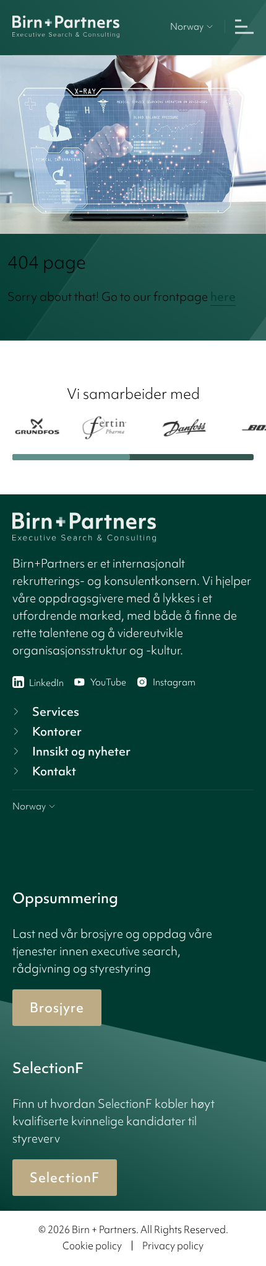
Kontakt (54, 771)
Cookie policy (92, 1245)
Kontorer (57, 731)
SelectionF (65, 1178)
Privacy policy (173, 1245)
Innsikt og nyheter (81, 751)
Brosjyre (57, 1008)
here (223, 296)
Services (55, 711)
